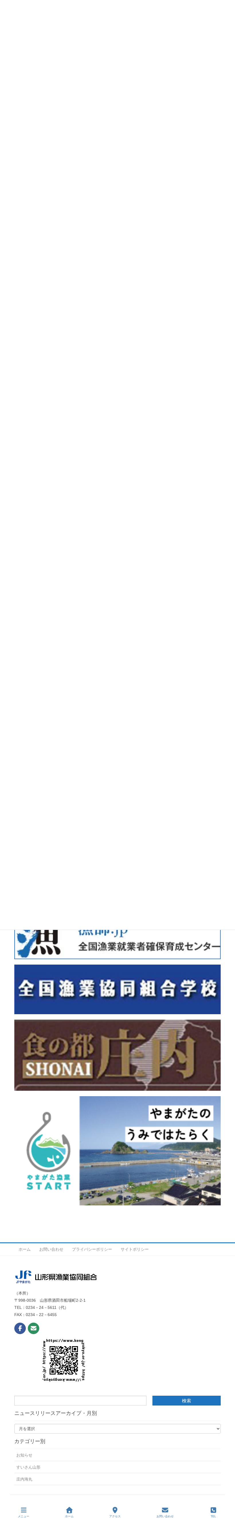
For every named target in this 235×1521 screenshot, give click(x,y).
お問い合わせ (51, 1249)
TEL (213, 1516)
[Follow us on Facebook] (20, 1328)
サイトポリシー (135, 1249)
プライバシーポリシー (92, 1249)
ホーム (25, 1249)
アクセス (115, 1516)
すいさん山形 (28, 1467)
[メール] (33, 1328)
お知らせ (24, 1455)
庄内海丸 (24, 1479)
